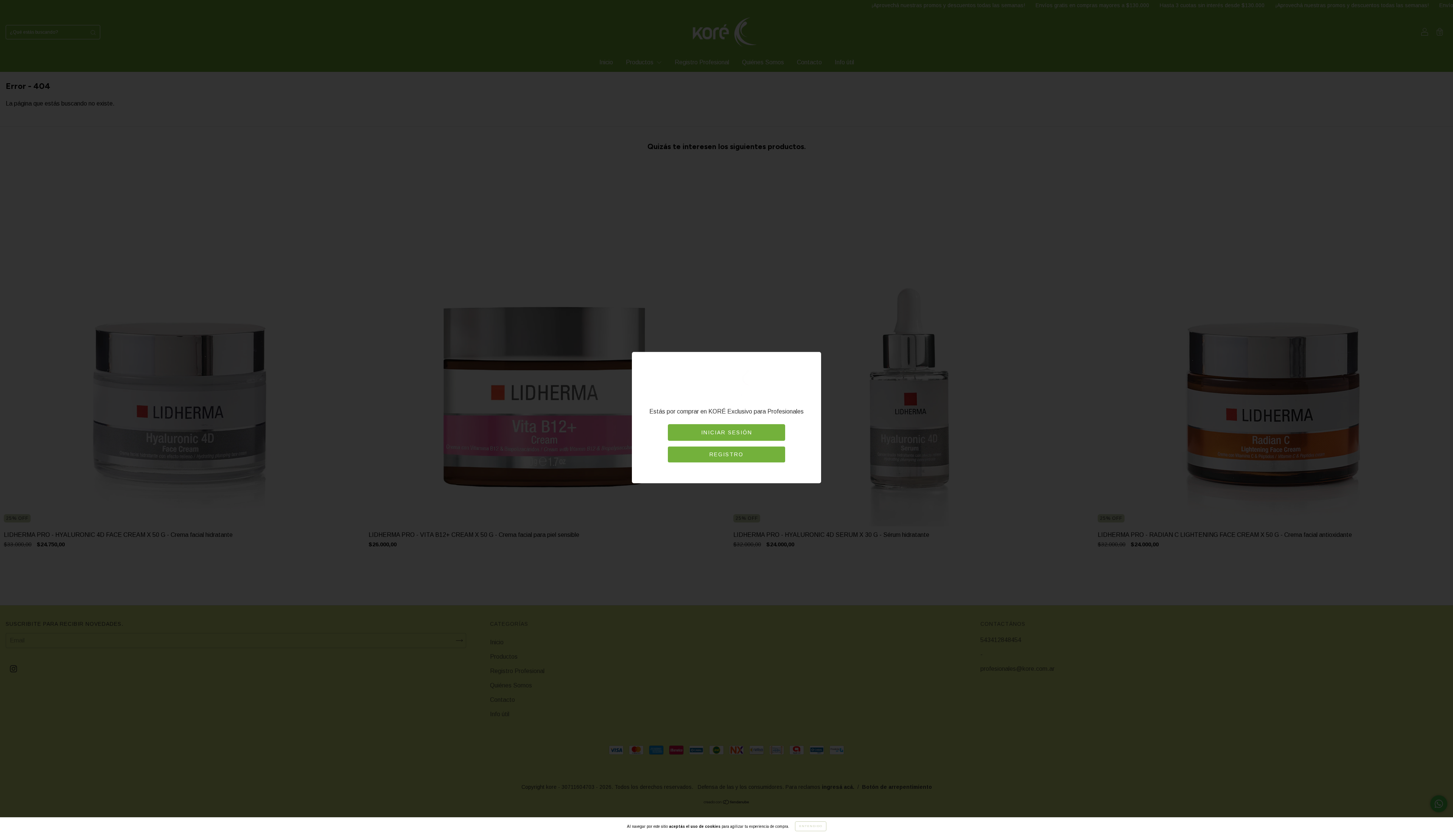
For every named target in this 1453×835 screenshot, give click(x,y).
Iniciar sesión (726, 432)
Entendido (810, 826)
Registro (726, 454)
